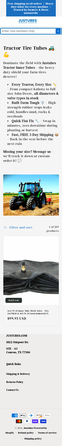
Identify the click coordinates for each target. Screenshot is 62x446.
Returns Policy (14, 382)
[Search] (58, 31)
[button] (8, 21)
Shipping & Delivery (18, 374)
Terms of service (47, 432)
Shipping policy (33, 438)
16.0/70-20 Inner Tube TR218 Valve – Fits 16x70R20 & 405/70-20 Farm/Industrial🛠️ (28, 312)
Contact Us (12, 390)
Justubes (28, 428)
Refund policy (26, 432)
